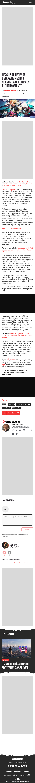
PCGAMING (6, 408)
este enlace (10, 359)
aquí (3, 365)
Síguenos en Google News (11, 228)
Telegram (6, 186)
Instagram (13, 184)
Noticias (22, 184)
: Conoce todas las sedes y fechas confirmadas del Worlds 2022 (17, 335)
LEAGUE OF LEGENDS (23, 404)
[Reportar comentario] (31, 546)
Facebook (19, 182)
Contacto (11, 762)
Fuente (4, 400)
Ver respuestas (28, 563)
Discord (29, 184)
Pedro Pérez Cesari (10, 90)
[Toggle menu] (30, 2)
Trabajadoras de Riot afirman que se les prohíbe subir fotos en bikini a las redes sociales (17, 250)
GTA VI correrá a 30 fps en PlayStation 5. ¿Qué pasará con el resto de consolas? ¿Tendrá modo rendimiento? (16, 669)
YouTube (5, 184)
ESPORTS (12, 404)
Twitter (27, 182)
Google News (16, 186)
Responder (17, 563)
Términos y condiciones (21, 762)
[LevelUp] (9, 772)
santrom (13, 545)
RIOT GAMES (16, 408)
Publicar (27, 529)
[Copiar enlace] (17, 413)
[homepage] (9, 2)
